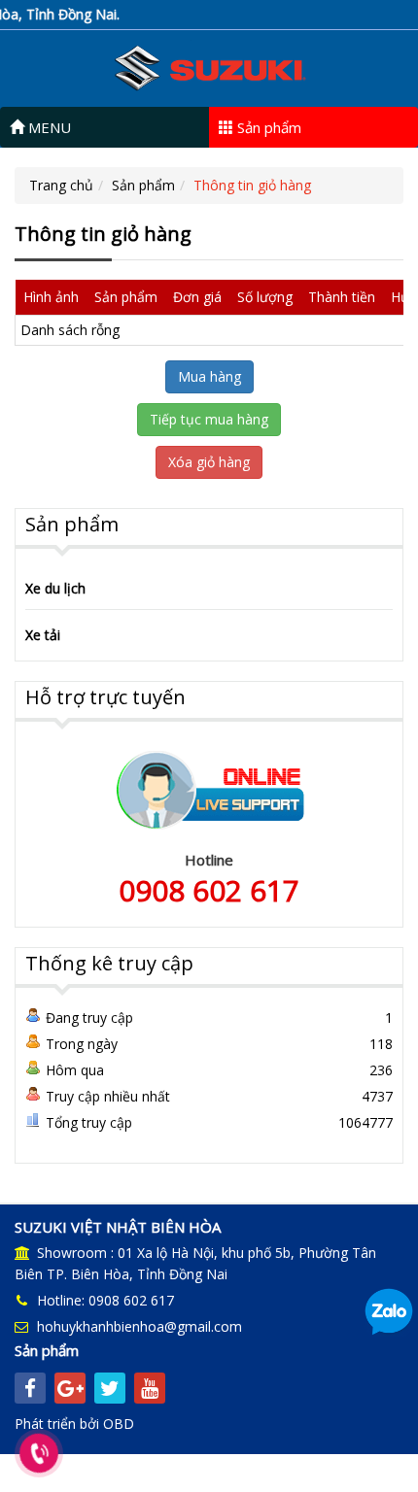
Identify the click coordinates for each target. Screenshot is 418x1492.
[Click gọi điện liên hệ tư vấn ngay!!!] (39, 1453)
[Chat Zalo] (389, 1311)
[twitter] (109, 1388)
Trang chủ (61, 185)
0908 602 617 (209, 890)
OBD (118, 1423)
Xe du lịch (55, 588)
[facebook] (30, 1388)
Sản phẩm (267, 127)
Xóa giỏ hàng (209, 462)
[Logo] (209, 66)
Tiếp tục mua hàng (209, 419)
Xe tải (42, 635)
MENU (47, 127)
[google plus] (70, 1388)
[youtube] (149, 1388)
